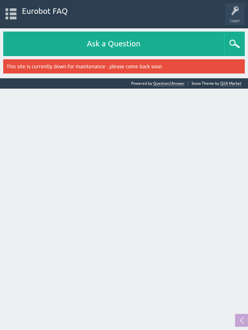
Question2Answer (169, 83)
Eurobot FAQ (45, 11)
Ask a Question (113, 43)
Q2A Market (231, 83)
